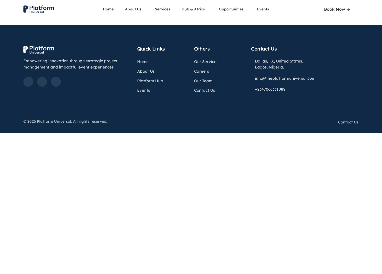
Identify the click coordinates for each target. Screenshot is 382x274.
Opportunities (232, 9)
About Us (133, 9)
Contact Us (204, 90)
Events (263, 9)
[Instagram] (56, 82)
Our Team (203, 80)
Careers (201, 71)
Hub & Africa (194, 9)
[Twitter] (42, 82)
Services (162, 9)
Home (108, 9)
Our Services (206, 61)
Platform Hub (150, 80)
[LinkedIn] (28, 82)
